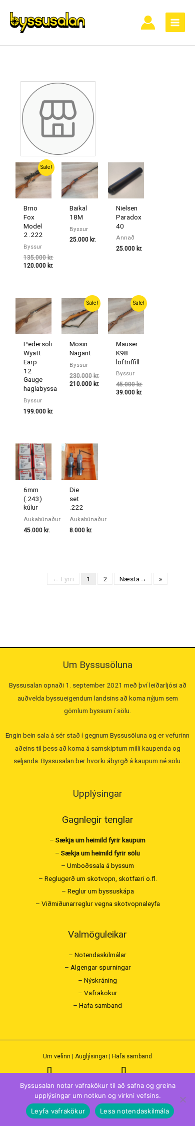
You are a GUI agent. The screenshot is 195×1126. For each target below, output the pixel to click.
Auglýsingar (91, 1056)
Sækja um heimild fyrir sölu (100, 853)
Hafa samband (100, 1005)
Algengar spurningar (100, 967)
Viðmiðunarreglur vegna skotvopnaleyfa (101, 903)
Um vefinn (56, 1056)
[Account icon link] (148, 22)
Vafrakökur (101, 993)
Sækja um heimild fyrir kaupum (101, 840)
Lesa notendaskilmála (134, 1111)
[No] (183, 1099)
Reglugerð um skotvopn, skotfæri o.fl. (100, 878)
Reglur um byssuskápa (101, 891)
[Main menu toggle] (175, 22)
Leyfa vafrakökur (58, 1111)
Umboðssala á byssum (100, 865)
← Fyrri (63, 579)
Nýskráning (100, 980)
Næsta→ (133, 579)
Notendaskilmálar (100, 955)
